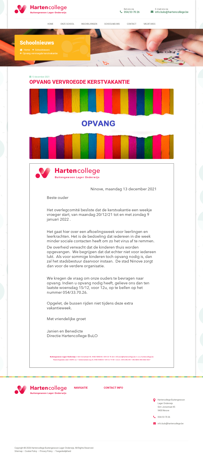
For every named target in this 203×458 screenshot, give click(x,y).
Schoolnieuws (112, 24)
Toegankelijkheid (63, 451)
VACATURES (149, 24)
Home (50, 24)
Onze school (67, 24)
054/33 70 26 (132, 12)
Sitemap (19, 451)
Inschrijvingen (89, 24)
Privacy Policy (46, 451)
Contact (131, 24)
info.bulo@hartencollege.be (171, 12)
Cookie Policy (31, 451)
